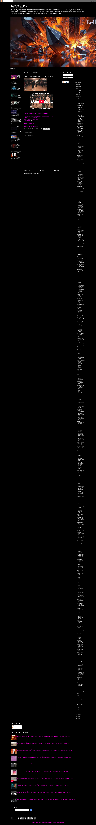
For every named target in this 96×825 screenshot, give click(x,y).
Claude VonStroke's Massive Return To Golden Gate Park (80, 393)
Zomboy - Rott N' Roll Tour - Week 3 (80, 574)
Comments (66, 77)
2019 (77, 98)
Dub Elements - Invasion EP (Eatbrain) (80, 137)
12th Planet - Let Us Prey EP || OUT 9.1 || (80, 366)
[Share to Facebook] (48, 129)
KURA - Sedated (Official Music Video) (80, 418)
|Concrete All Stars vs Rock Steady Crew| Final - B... (80, 668)
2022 (77, 92)
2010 (77, 718)
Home (42, 170)
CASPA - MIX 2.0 (80, 298)
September (79, 109)
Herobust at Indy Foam (80, 347)
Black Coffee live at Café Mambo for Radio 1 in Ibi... (80, 240)
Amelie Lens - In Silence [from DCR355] (80, 382)
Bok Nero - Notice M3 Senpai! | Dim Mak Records (80, 510)
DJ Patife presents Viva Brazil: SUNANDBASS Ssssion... (80, 266)
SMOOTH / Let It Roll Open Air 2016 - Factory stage (80, 610)
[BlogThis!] (45, 129)
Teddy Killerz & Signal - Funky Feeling (80, 506)
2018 (77, 100)
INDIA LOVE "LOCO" (21, 770)
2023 (77, 90)
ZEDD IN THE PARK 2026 (18, 87)
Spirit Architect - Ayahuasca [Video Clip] (80, 257)
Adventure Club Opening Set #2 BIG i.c (80, 281)
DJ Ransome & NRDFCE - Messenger (80, 156)
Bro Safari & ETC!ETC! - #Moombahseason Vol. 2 (80, 312)
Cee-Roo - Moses (80, 682)
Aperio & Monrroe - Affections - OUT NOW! (80, 174)
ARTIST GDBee (80, 564)
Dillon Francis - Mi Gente (80, 631)
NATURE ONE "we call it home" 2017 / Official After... (80, 248)
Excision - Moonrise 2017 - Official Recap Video (80, 230)
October (79, 107)
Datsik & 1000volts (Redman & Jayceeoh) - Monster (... (80, 362)
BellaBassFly (19, 6)
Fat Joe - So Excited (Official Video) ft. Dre (80, 533)
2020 (77, 96)
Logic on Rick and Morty (80, 584)
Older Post (56, 170)
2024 (77, 88)
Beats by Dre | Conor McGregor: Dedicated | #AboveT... (79, 329)
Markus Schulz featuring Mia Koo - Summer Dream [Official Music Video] (32, 742)
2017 (77, 101)
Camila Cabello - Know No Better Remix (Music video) (80, 481)
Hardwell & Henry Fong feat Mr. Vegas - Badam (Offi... (80, 351)
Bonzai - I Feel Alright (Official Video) (80, 398)
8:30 (32, 120)
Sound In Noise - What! (80, 515)
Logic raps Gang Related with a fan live (80, 146)
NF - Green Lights (80, 530)
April (78, 699)
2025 (77, 86)
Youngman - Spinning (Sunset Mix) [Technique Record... (80, 453)
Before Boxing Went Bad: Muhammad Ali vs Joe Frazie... (80, 205)
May (78, 697)
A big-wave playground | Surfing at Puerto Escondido (80, 622)
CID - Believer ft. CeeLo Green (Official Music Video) (80, 211)
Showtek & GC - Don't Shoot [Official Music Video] (80, 356)
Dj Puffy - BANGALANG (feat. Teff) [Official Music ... (80, 424)
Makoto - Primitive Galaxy (80, 650)
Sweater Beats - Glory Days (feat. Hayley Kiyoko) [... (80, 679)
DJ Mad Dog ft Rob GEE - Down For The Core (80, 628)
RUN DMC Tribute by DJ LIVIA (80, 502)
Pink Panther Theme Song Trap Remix (80, 664)
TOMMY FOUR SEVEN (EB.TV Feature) (80, 193)
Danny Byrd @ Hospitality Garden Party (80, 127)
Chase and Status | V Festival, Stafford (80, 301)
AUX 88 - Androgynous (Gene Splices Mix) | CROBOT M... (80, 580)
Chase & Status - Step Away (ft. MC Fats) (80, 567)
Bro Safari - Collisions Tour (80, 401)
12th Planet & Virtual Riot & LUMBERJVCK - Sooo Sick (80, 285)
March (78, 701)
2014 (77, 711)
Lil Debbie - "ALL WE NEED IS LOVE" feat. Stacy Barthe (80, 498)
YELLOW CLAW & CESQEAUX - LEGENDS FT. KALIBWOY (29, 791)
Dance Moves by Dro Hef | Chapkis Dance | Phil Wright (80, 323)
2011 (77, 716)
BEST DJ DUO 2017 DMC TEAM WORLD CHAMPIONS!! (80, 686)
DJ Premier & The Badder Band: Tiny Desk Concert (80, 200)
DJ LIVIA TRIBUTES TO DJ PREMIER (80, 477)
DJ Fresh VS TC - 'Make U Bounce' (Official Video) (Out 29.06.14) (30, 784)
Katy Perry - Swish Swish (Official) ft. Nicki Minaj (80, 344)
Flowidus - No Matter (80, 124)
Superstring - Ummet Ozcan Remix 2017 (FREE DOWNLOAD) (80, 487)
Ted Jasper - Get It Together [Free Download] (80, 447)
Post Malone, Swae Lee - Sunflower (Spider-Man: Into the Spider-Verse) (31, 749)
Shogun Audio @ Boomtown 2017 (80, 305)
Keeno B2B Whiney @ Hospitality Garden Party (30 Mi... (80, 616)
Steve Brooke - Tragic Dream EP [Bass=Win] (80, 410)
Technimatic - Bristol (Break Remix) (80, 600)
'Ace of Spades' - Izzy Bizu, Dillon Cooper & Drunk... (80, 119)
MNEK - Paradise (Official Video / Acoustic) (80, 443)
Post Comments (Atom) (34, 173)
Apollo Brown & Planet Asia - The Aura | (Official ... (80, 429)
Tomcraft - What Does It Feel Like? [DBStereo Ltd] (80, 276)
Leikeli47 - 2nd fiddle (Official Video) (80, 339)
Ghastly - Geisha (80, 315)
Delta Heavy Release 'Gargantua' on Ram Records (80, 183)
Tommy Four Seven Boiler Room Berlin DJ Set (80, 188)
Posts (65, 75)
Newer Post (27, 170)
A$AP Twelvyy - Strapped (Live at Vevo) (80, 439)
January (78, 704)
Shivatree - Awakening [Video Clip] (80, 641)
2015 (77, 709)
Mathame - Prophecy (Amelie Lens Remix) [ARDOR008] (80, 377)
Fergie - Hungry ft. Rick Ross (80, 244)
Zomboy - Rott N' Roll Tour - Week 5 (80, 295)
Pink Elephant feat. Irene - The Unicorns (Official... (80, 472)
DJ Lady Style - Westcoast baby (80, 690)
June (78, 695)
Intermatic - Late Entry (80, 546)
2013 (77, 712)
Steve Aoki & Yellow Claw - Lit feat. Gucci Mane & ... (80, 561)
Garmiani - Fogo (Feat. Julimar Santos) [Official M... (80, 524)
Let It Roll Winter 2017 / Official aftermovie (80, 178)
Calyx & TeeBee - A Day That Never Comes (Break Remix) (80, 161)
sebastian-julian (52, 822)
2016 (77, 707)
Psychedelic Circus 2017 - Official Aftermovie (80, 253)
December (79, 103)
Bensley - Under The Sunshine (80, 587)
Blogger (61, 822)
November (79, 105)
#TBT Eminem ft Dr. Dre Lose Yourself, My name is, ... (80, 556)
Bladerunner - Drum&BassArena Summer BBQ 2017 (80, 464)
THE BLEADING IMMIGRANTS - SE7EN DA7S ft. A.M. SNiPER (30, 777)
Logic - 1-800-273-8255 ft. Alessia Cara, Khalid (80, 537)
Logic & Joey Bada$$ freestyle (80, 528)
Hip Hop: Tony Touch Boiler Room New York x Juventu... (80, 114)
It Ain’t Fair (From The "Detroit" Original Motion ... (80, 595)
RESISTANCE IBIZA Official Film (80, 414)
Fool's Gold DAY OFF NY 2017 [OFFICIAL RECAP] (80, 236)
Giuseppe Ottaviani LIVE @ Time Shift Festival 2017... (80, 387)
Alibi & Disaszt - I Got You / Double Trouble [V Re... (80, 458)
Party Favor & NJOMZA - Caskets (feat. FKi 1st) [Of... (80, 659)
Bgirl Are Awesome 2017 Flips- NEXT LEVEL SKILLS (80, 493)
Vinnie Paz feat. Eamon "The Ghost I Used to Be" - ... (80, 435)
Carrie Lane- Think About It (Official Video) (80, 591)
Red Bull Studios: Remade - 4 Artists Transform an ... (80, 335)
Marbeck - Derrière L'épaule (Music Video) (25, 735)
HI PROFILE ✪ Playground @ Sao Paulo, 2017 (80, 261)
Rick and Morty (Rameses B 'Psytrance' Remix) (80, 225)
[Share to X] (46, 129)
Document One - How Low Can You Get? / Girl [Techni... (80, 405)
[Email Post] (41, 128)
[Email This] (44, 129)
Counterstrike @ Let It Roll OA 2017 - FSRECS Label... (80, 605)
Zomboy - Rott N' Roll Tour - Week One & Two (80, 646)
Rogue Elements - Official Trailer (80, 196)
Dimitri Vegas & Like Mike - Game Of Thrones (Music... (80, 636)
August (78, 111)
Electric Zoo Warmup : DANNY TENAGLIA (80, 371)
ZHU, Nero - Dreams (79, 308)
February (79, 702)
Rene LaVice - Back (79, 468)
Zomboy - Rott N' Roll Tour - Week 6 (80, 215)
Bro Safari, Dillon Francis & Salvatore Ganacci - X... (80, 291)
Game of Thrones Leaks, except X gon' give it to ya (80, 318)
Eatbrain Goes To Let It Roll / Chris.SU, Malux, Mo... (80, 550)
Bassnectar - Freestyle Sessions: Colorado (79, 220)
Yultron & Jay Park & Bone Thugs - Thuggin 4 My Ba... (80, 674)
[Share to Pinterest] (49, 129)
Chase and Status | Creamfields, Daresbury (80, 170)
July (78, 693)
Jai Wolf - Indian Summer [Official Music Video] (80, 654)
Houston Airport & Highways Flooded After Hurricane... (80, 132)
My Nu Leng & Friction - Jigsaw (80, 571)
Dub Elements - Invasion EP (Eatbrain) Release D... (80, 271)
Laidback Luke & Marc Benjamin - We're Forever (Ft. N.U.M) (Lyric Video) (32, 756)
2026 (77, 84)
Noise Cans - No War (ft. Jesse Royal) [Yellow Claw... (80, 519)
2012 (77, 714)
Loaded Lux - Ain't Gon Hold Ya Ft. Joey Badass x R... (80, 141)
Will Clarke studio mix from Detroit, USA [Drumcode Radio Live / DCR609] (32, 763)
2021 (77, 94)
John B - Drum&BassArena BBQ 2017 (80, 166)
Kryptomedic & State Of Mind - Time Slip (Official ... (80, 542)
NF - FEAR (19, 798)
